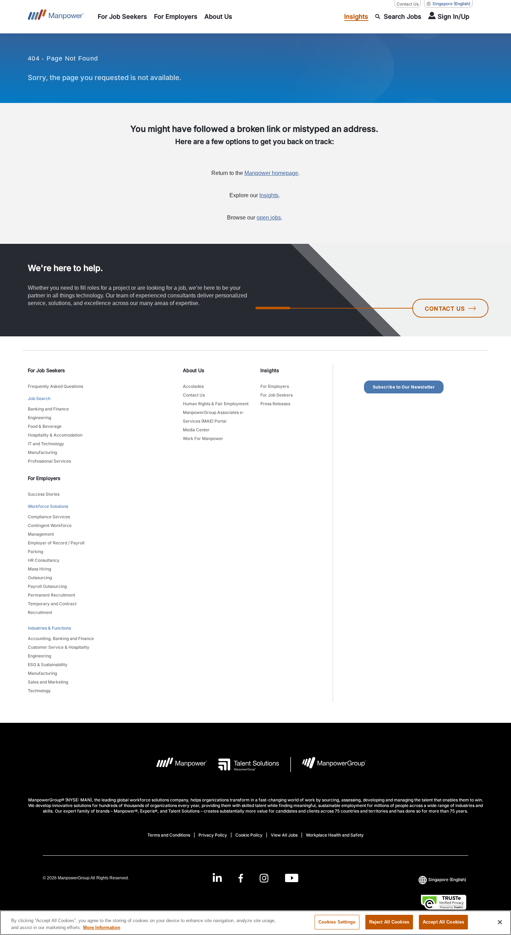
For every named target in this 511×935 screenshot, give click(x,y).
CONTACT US (445, 308)
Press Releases (275, 403)
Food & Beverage (45, 426)
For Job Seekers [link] (46, 370)
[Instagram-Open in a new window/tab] (264, 877)
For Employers (274, 386)
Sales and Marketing (48, 682)
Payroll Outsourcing (47, 586)
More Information (101, 927)
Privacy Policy (212, 835)
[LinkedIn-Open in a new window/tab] (217, 877)
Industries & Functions (49, 628)
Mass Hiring (39, 569)
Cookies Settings (337, 922)
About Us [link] (193, 370)
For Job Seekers (276, 395)
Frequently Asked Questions (55, 386)
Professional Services (49, 461)
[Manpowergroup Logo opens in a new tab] (328, 765)
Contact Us (408, 4)
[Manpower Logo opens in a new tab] (176, 765)
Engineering (39, 417)
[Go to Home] (56, 16)
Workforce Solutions (48, 506)
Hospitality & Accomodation (55, 435)
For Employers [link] (44, 478)
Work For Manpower (203, 438)
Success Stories (43, 494)
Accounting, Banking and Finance (61, 638)
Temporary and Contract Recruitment (52, 608)
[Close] (500, 922)
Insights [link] (269, 370)
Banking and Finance (48, 408)
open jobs (269, 218)
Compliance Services (49, 516)
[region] (255, 922)
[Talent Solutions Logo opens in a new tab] (243, 765)
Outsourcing (40, 577)
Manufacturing (42, 452)
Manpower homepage (271, 173)
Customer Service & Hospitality (58, 647)
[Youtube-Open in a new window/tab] (291, 877)
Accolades (193, 386)
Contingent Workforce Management (50, 530)
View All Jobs (284, 835)
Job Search (39, 398)
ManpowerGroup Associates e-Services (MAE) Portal (213, 417)
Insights (268, 195)
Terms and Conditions (168, 835)
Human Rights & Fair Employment (216, 403)
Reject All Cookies (389, 922)
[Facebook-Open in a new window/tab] (240, 877)
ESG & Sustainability (47, 664)
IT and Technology (46, 443)
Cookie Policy (248, 835)
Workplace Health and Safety (335, 835)
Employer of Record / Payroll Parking (56, 547)
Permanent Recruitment (51, 595)
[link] (255, 877)
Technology (39, 690)
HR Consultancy (43, 560)
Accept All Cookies (443, 922)
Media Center (196, 429)
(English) (451, 3)
